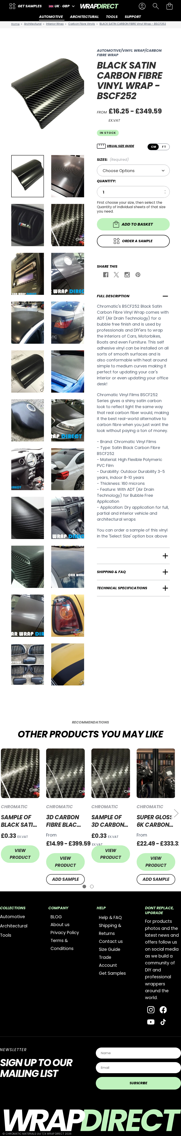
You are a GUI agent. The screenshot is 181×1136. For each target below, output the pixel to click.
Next (176, 813)
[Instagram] (126, 275)
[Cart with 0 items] (169, 6)
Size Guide (109, 949)
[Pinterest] (137, 275)
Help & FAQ (110, 918)
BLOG (56, 917)
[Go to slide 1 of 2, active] (84, 886)
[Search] (155, 6)
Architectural (13, 926)
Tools (5, 935)
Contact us (111, 941)
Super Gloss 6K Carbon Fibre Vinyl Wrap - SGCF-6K (155, 821)
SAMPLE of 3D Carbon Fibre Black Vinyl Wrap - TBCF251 (110, 821)
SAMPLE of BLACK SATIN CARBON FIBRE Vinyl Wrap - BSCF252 (19, 821)
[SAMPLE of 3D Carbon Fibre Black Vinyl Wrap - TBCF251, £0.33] (110, 773)
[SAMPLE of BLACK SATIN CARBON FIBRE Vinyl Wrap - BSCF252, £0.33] (20, 773)
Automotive (12, 917)
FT (164, 147)
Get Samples (112, 973)
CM (153, 147)
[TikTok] (163, 1022)
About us (60, 925)
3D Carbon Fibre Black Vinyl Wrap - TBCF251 (65, 821)
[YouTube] (151, 1022)
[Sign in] (142, 6)
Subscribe (138, 1083)
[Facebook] (105, 275)
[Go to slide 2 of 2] (92, 886)
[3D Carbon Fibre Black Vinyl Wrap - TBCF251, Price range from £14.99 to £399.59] (65, 773)
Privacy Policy (65, 933)
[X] (116, 275)
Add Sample (65, 879)
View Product (20, 854)
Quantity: (106, 181)
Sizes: (113, 159)
